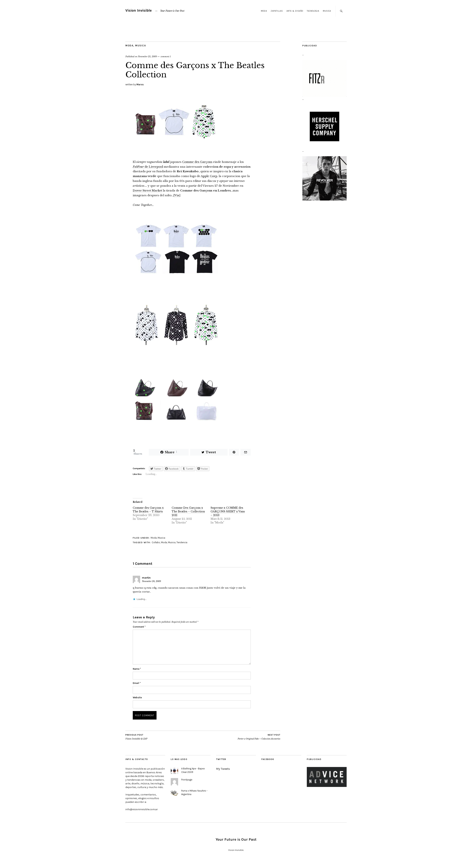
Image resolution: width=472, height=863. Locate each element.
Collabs (156, 542)
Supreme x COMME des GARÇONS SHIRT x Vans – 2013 (228, 511)
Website (137, 697)
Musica (327, 11)
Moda (264, 11)
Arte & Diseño (295, 11)
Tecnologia (313, 11)
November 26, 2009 (151, 581)
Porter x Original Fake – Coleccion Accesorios (259, 737)
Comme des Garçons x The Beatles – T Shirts (148, 509)
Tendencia (181, 542)
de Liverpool (148, 166)
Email (137, 683)
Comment (139, 626)
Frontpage (186, 779)
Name (137, 668)
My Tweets (223, 768)
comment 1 (166, 56)
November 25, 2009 (147, 56)
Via (176, 195)
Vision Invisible (138, 10)
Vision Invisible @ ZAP (136, 737)
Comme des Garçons (197, 162)
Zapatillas (277, 11)
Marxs (140, 84)
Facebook (267, 759)
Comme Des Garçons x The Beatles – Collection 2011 (188, 511)
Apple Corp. (209, 176)
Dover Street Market (147, 190)
